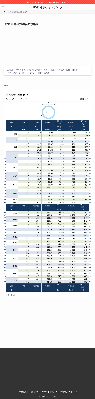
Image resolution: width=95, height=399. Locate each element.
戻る (6, 84)
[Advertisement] (47, 47)
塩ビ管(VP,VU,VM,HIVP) (39, 392)
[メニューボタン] (3, 7)
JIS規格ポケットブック (48, 7)
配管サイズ (53, 392)
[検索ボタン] (92, 7)
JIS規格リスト (23, 392)
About (75, 392)
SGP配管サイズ (65, 392)
